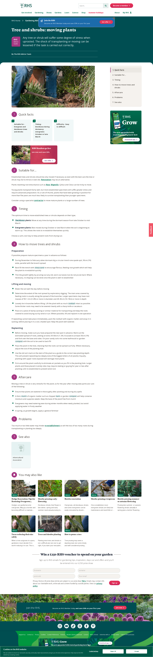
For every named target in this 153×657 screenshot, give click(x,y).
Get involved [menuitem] (26, 12)
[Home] (26, 6)
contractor (38, 200)
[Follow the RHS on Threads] (80, 626)
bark (58, 396)
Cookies (43, 635)
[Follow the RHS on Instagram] (60, 626)
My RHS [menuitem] (126, 12)
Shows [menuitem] (49, 12)
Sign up (114, 583)
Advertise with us (105, 635)
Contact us (30, 635)
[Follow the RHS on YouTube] (66, 626)
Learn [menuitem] (67, 12)
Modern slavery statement (74, 635)
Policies (62, 635)
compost (19, 341)
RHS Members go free (41, 148)
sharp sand (39, 268)
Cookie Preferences (53, 635)
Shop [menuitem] (83, 12)
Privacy (37, 635)
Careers (86, 635)
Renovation (46, 179)
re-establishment (52, 425)
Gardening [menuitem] (39, 12)
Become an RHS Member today (76, 608)
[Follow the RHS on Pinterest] (93, 626)
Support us (22, 635)
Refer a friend (94, 635)
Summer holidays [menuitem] (96, 12)
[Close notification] (114, 18)
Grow (129, 122)
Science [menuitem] (75, 12)
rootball (71, 304)
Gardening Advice (33, 20)
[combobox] (90, 5)
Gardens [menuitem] (58, 12)
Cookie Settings (93, 651)
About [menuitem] (117, 12)
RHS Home (16, 20)
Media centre (115, 635)
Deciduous (20, 220)
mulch (24, 396)
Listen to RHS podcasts (127, 635)
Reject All (113, 651)
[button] (151, 230)
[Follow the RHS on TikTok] (73, 626)
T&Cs (84, 581)
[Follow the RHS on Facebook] (86, 626)
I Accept (136, 651)
